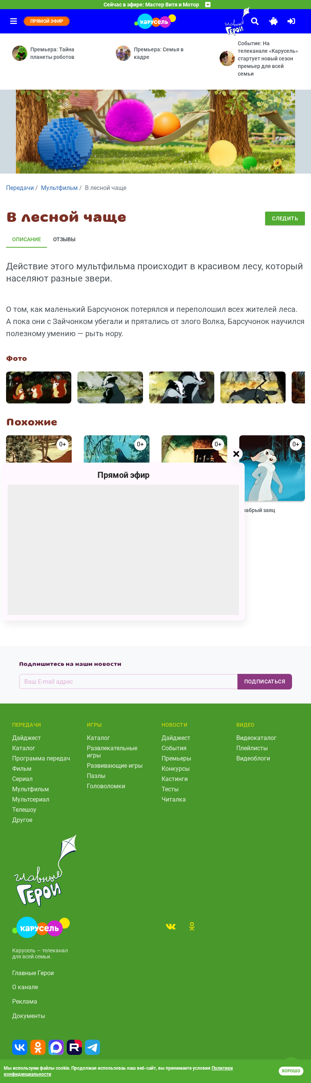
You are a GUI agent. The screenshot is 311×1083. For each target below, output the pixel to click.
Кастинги (175, 779)
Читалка (174, 799)
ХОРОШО (291, 1071)
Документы (28, 1016)
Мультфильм (30, 789)
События (174, 748)
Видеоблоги (253, 758)
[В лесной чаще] (38, 387)
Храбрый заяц (257, 510)
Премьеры (176, 758)
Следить (285, 218)
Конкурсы (176, 768)
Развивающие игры (115, 765)
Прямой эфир (123, 474)
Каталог (23, 748)
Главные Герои (33, 973)
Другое (22, 820)
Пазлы (96, 775)
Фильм (21, 768)
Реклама (24, 1001)
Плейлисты (252, 748)
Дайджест (26, 737)
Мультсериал (30, 799)
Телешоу (24, 809)
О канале (25, 987)
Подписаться (264, 681)
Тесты (170, 789)
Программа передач (41, 758)
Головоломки (106, 786)
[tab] (171, 926)
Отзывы (64, 239)
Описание (26, 239)
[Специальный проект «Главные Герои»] (220, 21)
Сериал (22, 779)
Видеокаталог (256, 737)
